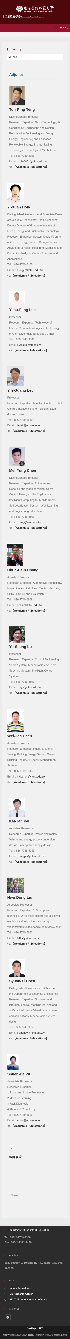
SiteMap (31, 1328)
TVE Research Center (20, 1293)
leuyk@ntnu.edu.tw (28, 425)
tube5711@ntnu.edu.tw (33, 161)
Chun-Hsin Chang (22, 570)
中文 (41, 1328)
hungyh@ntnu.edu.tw (30, 270)
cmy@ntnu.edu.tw (30, 522)
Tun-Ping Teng (22, 109)
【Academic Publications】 (31, 166)
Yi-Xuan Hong (19, 207)
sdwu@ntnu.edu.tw (28, 1120)
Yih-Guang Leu (20, 390)
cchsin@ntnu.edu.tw (29, 605)
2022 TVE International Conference (28, 1299)
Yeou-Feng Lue (22, 310)
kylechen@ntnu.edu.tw (31, 776)
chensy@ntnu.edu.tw (32, 1032)
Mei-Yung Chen (22, 470)
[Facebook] (8, 1317)
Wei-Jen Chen (19, 736)
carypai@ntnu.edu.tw (32, 856)
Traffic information (18, 1288)
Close (14, 1195)
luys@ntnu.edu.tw (30, 687)
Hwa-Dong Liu (19, 897)
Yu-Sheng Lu (20, 647)
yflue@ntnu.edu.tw (30, 344)
